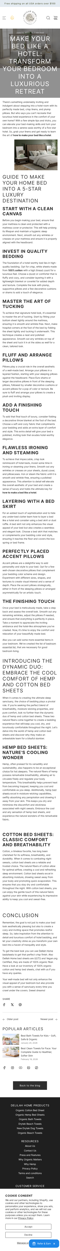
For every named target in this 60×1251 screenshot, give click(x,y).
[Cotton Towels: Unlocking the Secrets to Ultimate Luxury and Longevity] (56, 1019)
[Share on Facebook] (4, 1005)
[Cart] (55, 17)
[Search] (48, 17)
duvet (32, 273)
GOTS (37, 958)
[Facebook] (4, 1067)
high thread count (40, 270)
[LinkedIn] (28, 1067)
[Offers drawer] (12, 17)
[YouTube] (20, 1067)
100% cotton (15, 270)
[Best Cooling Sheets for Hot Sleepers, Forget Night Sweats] (3, 1019)
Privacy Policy (26, 1218)
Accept (28, 1226)
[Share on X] (12, 1005)
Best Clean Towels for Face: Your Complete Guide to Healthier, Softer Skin (38, 1052)
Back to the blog (30, 1085)
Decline (28, 1234)
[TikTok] (36, 1067)
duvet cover (47, 470)
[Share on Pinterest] (20, 1005)
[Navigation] (4, 18)
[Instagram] (12, 1067)
